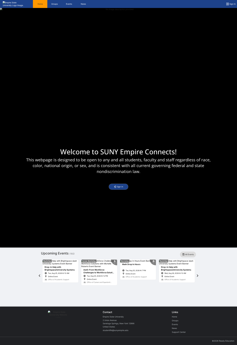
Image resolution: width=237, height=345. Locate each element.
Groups (54, 4)
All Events (189, 254)
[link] (60, 271)
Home (174, 317)
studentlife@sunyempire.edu (115, 330)
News (83, 4)
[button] (14, 4)
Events (69, 4)
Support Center (179, 332)
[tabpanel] (60, 271)
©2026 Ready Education (223, 341)
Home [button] (40, 4)
